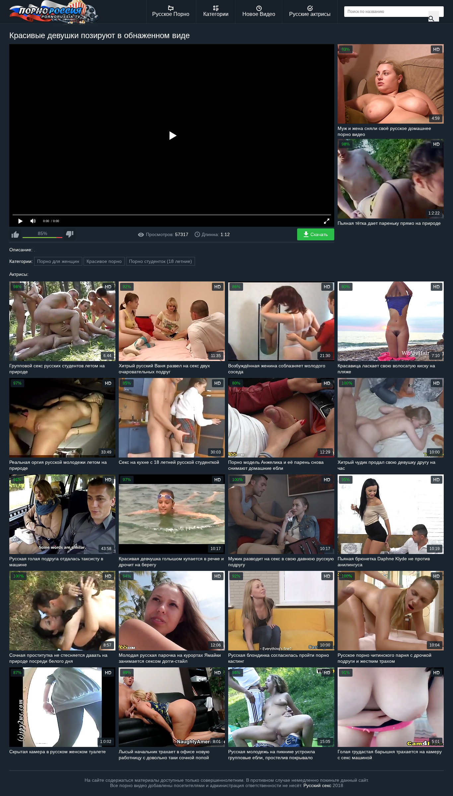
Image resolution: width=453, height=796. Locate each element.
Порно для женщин (58, 261)
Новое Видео (258, 14)
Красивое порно (104, 261)
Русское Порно (170, 14)
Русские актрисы (310, 14)
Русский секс (317, 785)
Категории (215, 14)
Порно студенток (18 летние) (160, 261)
